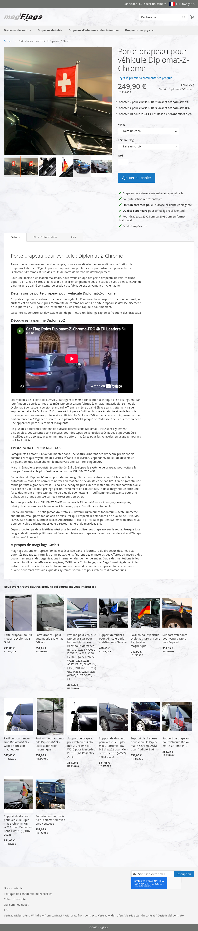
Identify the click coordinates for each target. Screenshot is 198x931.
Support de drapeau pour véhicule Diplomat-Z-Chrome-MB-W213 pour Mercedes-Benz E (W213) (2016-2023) (18, 825)
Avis (73, 237)
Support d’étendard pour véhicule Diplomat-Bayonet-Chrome (113, 638)
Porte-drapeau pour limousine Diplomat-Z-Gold (18, 638)
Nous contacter (14, 888)
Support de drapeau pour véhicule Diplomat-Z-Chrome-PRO (175, 742)
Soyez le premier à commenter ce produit (145, 78)
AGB (6, 910)
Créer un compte (155, 4)
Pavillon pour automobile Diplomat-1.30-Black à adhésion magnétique (50, 744)
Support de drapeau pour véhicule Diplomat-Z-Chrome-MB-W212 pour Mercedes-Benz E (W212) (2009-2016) (81, 748)
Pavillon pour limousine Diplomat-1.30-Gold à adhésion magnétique (17, 744)
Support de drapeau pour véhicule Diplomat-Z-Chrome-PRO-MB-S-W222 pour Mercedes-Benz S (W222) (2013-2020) (113, 748)
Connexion (130, 4)
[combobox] (163, 17)
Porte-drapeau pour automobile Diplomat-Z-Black (50, 638)
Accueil (8, 41)
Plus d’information (45, 237)
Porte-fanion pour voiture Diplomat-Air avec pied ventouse (50, 819)
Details (15, 237)
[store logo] (23, 17)
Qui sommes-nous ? (16, 904)
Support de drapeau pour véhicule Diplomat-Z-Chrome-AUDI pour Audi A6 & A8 (144, 744)
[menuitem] (17, 30)
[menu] (99, 30)
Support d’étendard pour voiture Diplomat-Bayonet (175, 638)
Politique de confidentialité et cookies (28, 894)
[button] (182, 4)
